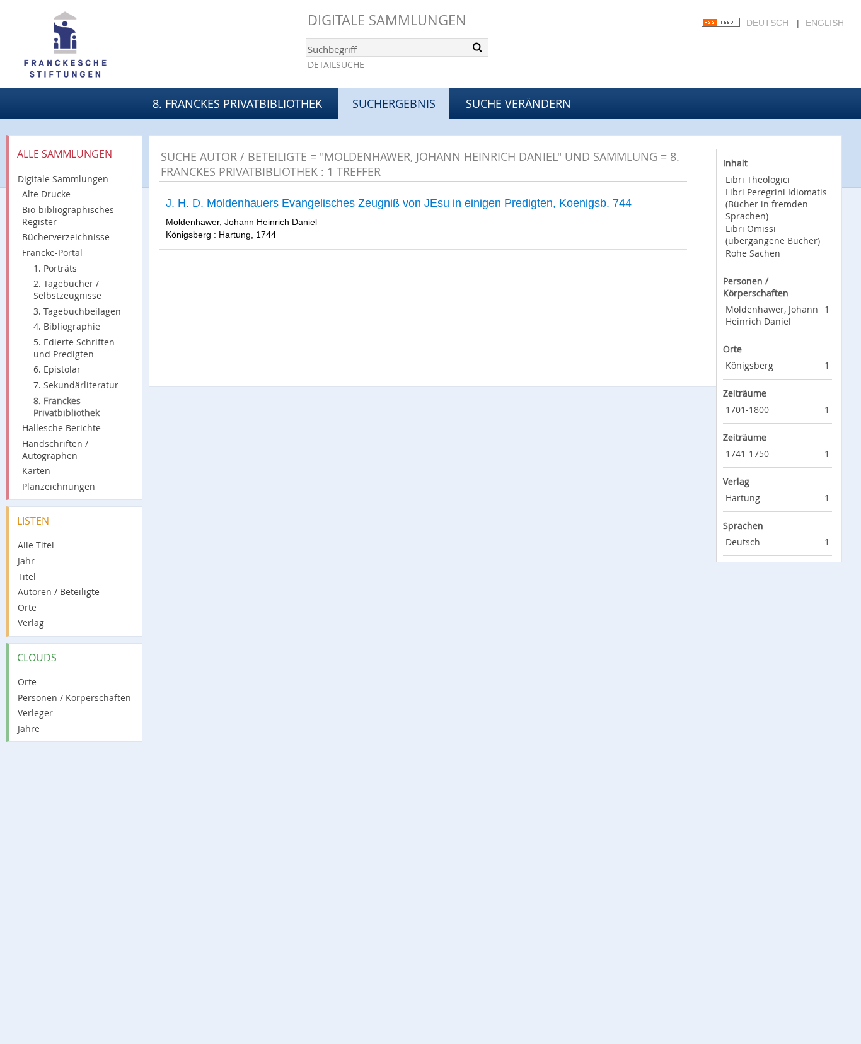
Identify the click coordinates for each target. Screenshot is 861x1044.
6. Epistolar (57, 369)
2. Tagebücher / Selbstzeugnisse (67, 289)
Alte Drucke (46, 194)
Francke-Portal (52, 252)
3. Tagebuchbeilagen (77, 311)
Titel (27, 577)
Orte (27, 607)
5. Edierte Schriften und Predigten (74, 348)
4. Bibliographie (66, 326)
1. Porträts (55, 268)
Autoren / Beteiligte (59, 592)
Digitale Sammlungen (387, 20)
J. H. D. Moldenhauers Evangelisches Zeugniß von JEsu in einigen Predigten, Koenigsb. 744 (399, 203)
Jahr (26, 561)
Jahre (29, 728)
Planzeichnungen (58, 486)
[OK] (477, 47)
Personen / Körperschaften (74, 698)
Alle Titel (36, 545)
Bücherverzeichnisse (66, 237)
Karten (36, 471)
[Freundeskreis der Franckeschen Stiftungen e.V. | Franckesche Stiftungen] (101, 45)
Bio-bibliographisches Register (68, 216)
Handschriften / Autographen (55, 449)
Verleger (35, 713)
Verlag (31, 623)
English (825, 23)
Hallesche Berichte (61, 428)
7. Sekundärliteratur (75, 385)
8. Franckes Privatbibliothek (237, 103)
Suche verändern (518, 103)
